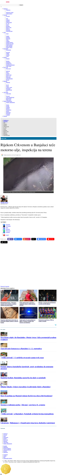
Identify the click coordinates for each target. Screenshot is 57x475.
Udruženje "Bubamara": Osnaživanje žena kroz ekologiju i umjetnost (28, 423)
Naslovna (5, 8)
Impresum (5, 452)
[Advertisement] (28, 255)
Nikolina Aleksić (4, 202)
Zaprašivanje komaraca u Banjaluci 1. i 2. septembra (21, 349)
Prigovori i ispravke (5, 286)
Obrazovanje (6, 126)
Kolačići (5, 451)
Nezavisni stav (6, 135)
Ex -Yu (4, 127)
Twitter (4, 455)
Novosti (5, 15)
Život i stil (5, 67)
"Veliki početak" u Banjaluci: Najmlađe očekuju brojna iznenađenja (27, 414)
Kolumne (5, 134)
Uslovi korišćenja (7, 449)
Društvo (5, 125)
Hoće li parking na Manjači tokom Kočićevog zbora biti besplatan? (26, 396)
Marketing (5, 447)
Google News (42, 239)
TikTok (4, 242)
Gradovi (5, 124)
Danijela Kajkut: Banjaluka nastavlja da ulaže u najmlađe (23, 378)
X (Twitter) (8, 226)
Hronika (5, 130)
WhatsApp (7, 230)
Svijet (4, 129)
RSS (4, 457)
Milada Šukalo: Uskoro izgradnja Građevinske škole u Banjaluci (25, 387)
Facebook (7, 224)
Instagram (27, 239)
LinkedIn (7, 232)
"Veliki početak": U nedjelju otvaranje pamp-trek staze (22, 358)
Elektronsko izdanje (7, 458)
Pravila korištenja (7, 448)
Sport (4, 32)
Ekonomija (5, 48)
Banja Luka (5, 131)
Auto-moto (5, 92)
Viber (6, 227)
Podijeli (4, 222)
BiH (4, 122)
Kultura (5, 57)
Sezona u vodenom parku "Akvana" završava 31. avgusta (23, 405)
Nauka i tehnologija (7, 101)
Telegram (7, 229)
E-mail (7, 235)
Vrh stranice (4, 431)
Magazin (5, 81)
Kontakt (5, 446)
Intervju (5, 132)
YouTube (51, 239)
